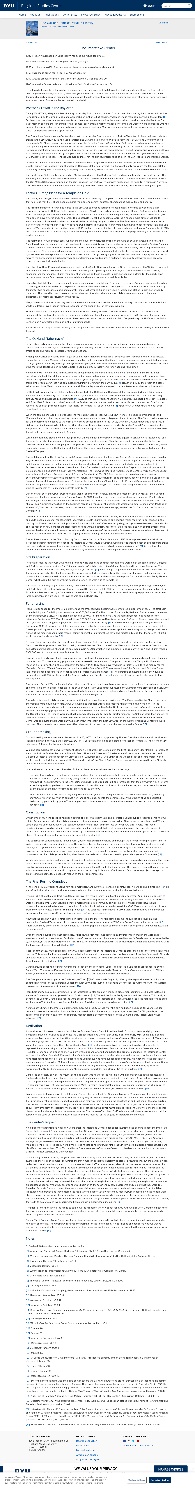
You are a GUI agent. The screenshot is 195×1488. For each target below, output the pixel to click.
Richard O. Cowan (48, 27)
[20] (83, 909)
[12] (61, 636)
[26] (39, 1018)
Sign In (151, 5)
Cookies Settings (136, 1480)
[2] (161, 228)
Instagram (129, 1441)
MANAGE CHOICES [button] (170, 1469)
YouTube (138, 1441)
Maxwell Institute (85, 1450)
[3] (120, 382)
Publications (52, 14)
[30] (119, 1201)
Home (22, 14)
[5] (116, 405)
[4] (75, 398)
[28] (139, 1068)
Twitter (133, 1441)
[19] (163, 886)
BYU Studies (82, 1445)
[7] (85, 487)
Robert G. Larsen (67, 27)
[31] (49, 1230)
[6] (156, 464)
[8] (39, 510)
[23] (59, 961)
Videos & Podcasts (115, 14)
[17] (98, 835)
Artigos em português (88, 1459)
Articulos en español (87, 1454)
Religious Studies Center (41, 6)
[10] (97, 569)
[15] (145, 724)
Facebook (124, 1441)
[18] (160, 854)
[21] (161, 922)
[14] (101, 694)
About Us (35, 14)
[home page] (9, 5)
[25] (130, 1002)
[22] (72, 945)
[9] (141, 546)
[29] (147, 1088)
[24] (79, 986)
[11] (110, 622)
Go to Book (164, 22)
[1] (164, 116)
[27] (89, 1045)
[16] (42, 804)
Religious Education (86, 1440)
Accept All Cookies (160, 1480)
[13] (111, 671)
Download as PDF (161, 42)
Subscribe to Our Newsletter (138, 1445)
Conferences (70, 14)
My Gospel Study (90, 14)
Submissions (137, 14)
